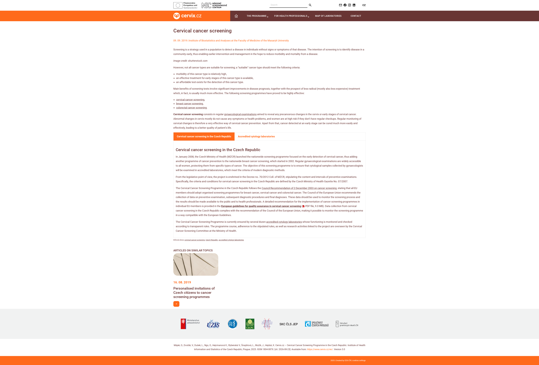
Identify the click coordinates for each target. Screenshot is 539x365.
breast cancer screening (189, 103)
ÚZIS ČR (348, 360)
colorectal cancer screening (191, 107)
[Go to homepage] (187, 15)
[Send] (310, 5)
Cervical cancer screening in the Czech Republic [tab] (204, 136)
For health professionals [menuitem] (290, 16)
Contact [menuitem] (356, 16)
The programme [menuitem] (257, 16)
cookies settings (359, 360)
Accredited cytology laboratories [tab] (256, 136)
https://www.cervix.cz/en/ (320, 349)
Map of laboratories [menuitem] (328, 16)
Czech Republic (212, 240)
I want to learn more (176, 304)
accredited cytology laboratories (284, 221)
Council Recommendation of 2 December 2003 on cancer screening (299, 188)
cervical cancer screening (190, 99)
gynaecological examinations (240, 114)
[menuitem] (236, 16)
